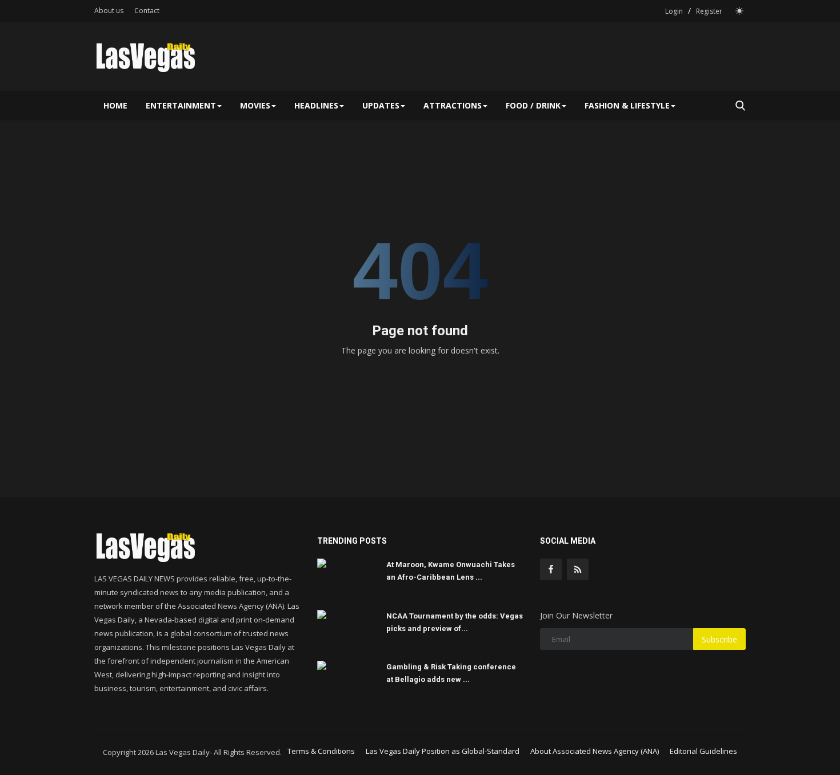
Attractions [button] (452, 105)
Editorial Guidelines (703, 751)
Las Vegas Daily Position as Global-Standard (442, 751)
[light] (739, 10)
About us (108, 10)
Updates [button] (380, 105)
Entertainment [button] (181, 105)
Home (115, 105)
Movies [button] (255, 105)
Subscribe (719, 639)
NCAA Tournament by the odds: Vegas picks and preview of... (454, 622)
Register (709, 11)
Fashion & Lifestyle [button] (627, 105)
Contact (146, 10)
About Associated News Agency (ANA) (594, 751)
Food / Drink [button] (533, 105)
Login (674, 11)
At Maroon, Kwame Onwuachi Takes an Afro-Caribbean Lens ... (450, 570)
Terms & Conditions (321, 751)
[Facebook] (551, 569)
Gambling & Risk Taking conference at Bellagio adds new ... (451, 673)
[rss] (578, 569)
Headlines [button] (316, 105)
